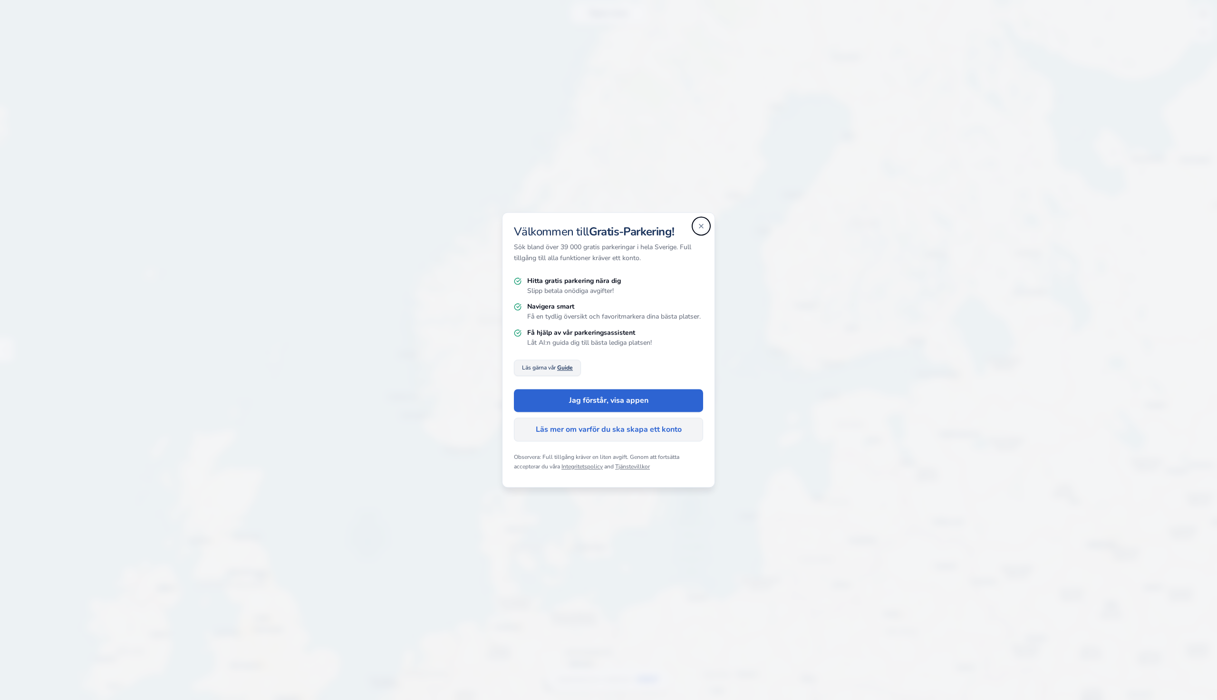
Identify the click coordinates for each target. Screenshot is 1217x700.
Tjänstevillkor (632, 466)
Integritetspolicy (582, 466)
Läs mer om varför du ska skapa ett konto (609, 430)
